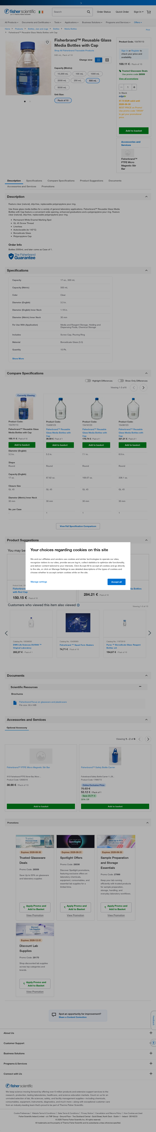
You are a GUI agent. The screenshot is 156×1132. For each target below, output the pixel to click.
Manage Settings (39, 581)
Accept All (116, 582)
